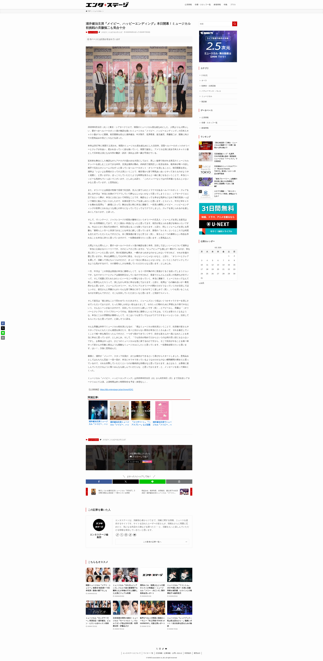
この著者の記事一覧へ (152, 542)
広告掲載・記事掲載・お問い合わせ (169, 653)
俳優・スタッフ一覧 (209, 123)
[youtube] (134, 534)
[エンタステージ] (107, 4)
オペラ (204, 80)
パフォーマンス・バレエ (211, 91)
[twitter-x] (121, 534)
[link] (117, 534)
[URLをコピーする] (179, 481)
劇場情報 (205, 128)
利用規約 (188, 653)
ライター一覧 (148, 653)
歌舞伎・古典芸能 (208, 86)
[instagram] (126, 534)
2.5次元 (204, 75)
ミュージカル (93, 32)
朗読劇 (204, 102)
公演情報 (205, 117)
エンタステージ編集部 (99, 535)
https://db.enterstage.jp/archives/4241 (116, 389)
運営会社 (197, 653)
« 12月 (201, 283)
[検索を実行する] (234, 23)
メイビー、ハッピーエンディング (111, 32)
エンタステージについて (132, 653)
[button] (99, 481)
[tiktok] (130, 534)
